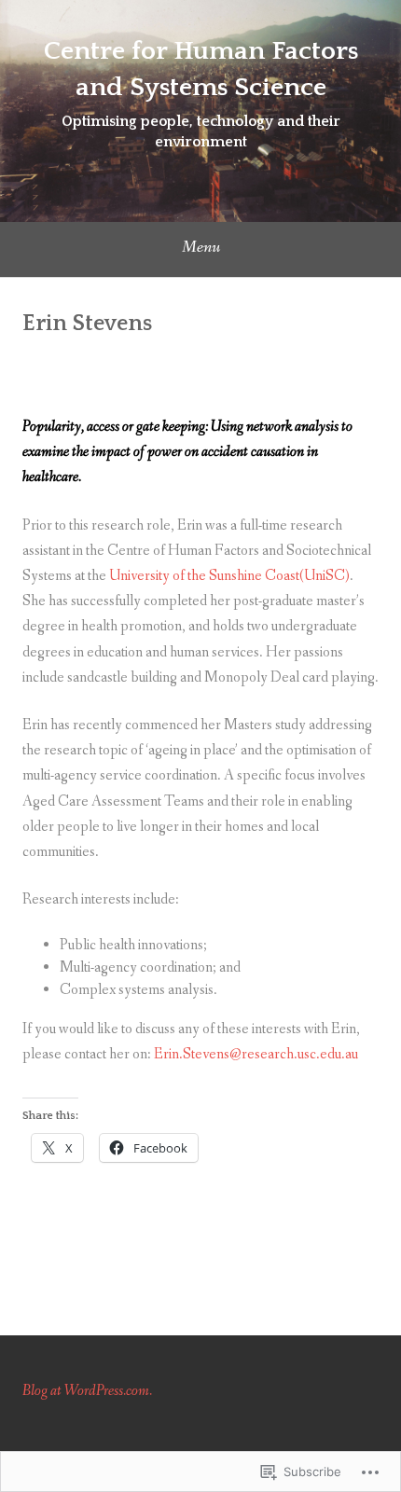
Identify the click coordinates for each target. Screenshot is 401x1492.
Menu (201, 247)
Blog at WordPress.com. (87, 1391)
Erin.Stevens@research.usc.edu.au (256, 1054)
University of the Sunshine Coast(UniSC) (229, 576)
